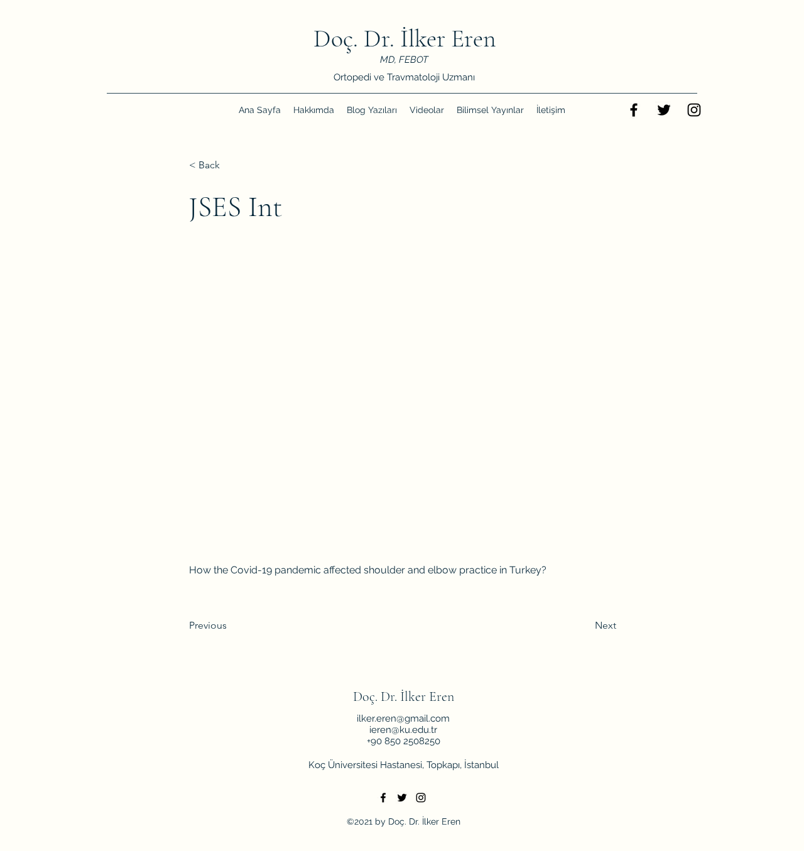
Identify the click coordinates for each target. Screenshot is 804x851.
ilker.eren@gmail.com (403, 718)
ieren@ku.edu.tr (403, 729)
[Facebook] (634, 110)
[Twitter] (664, 110)
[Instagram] (694, 110)
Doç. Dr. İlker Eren (404, 38)
